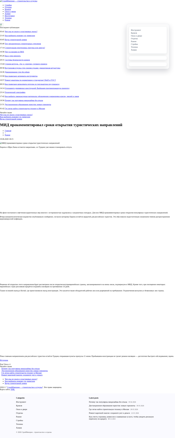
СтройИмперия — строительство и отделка (24, 387)
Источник (4, 360)
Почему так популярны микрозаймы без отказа (24, 100)
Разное (7, 20)
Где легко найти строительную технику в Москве (25, 109)
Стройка (8, 5)
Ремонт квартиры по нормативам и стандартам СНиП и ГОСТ (30, 80)
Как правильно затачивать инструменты (21, 76)
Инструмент (10, 16)
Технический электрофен (15, 92)
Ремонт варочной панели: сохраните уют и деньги (21, 375)
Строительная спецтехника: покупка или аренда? (25, 48)
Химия (7, 14)
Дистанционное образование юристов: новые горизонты (28, 104)
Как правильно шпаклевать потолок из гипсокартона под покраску (32, 84)
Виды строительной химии (16, 40)
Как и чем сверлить (13, 56)
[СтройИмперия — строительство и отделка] (18, 1)
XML (13, 389)
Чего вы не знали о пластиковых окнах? (21, 32)
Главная (8, 131)
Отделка (8, 7)
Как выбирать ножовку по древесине (20, 36)
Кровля (8, 9)
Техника (8, 18)
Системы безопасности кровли (17, 60)
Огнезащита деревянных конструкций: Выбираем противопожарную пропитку (37, 88)
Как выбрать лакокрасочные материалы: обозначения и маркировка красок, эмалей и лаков (42, 96)
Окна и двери (10, 11)
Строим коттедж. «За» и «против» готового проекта (26, 64)
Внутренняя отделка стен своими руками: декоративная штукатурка (32, 68)
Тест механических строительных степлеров (23, 44)
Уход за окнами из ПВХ (14, 52)
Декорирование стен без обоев (17, 72)
